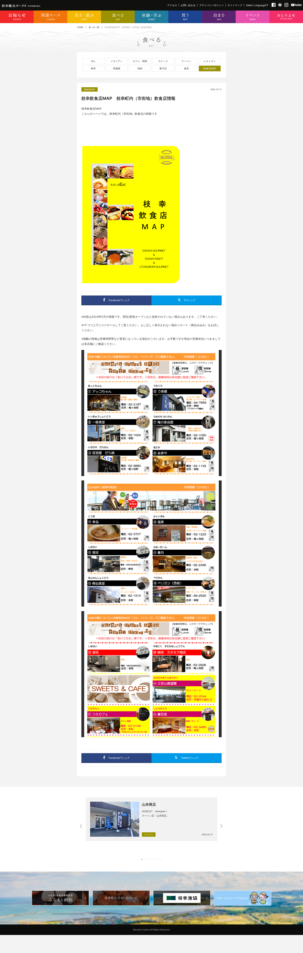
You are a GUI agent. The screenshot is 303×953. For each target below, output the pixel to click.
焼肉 (139, 68)
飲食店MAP (209, 68)
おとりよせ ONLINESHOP (286, 17)
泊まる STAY (219, 17)
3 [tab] (149, 859)
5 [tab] (157, 859)
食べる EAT (118, 17)
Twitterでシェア (190, 757)
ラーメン (186, 61)
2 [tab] (145, 859)
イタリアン (116, 61)
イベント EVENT (252, 17)
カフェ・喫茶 (140, 61)
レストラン (210, 61)
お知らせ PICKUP (17, 17)
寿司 (93, 68)
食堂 (186, 68)
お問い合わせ (188, 5)
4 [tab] (153, 859)
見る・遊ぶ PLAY (84, 17)
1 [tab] (142, 859)
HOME (80, 27)
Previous (81, 826)
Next (221, 826)
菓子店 (163, 68)
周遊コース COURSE (50, 17)
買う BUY (185, 17)
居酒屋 (116, 68)
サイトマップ (234, 5)
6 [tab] (161, 859)
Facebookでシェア (119, 300)
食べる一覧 (94, 27)
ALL (93, 61)
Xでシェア (190, 300)
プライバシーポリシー (211, 5)
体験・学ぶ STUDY (151, 17)
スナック (163, 61)
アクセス (172, 5)
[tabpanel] (151, 819)
